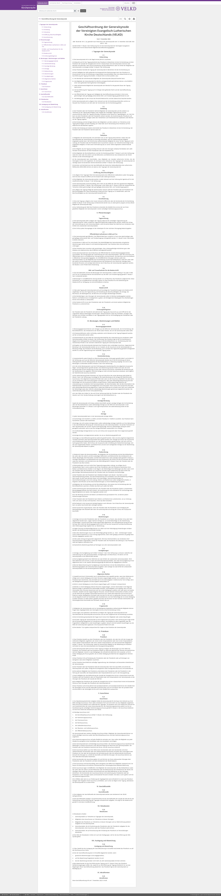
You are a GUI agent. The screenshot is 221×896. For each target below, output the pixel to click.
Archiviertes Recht (55, 3)
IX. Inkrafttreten (44, 109)
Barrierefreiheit (64, 894)
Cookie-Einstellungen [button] (81, 894)
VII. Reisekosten (43, 99)
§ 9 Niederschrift (47, 53)
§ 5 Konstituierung (47, 37)
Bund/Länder (15, 894)
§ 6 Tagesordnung (47, 42)
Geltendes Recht (42, 3)
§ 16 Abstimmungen (47, 74)
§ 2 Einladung (46, 29)
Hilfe (72, 894)
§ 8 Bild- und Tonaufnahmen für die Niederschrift (52, 50)
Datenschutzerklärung (51, 894)
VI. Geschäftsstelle (44, 94)
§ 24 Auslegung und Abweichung (51, 107)
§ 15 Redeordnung (47, 71)
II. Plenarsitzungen (44, 40)
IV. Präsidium (43, 84)
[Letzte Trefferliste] (78, 10)
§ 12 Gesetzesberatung (48, 63)
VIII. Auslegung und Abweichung (48, 104)
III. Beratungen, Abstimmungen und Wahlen (52, 58)
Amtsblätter (77, 3)
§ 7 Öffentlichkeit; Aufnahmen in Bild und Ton (54, 45)
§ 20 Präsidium (46, 86)
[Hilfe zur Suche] (75, 10)
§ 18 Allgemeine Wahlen (49, 79)
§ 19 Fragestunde (47, 81)
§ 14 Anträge (45, 68)
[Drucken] (134, 19)
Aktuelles (127, 3)
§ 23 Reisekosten (46, 102)
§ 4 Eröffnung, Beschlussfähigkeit (51, 34)
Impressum (40, 894)
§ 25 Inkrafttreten (47, 112)
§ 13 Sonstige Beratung (48, 66)
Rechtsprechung (67, 3)
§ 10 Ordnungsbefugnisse (49, 56)
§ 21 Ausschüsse (46, 91)
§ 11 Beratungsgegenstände (50, 61)
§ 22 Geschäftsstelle (47, 96)
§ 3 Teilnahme (46, 32)
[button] (133, 3)
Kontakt (33, 894)
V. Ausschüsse (43, 89)
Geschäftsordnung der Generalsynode (53, 19)
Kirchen (6, 894)
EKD (28, 894)
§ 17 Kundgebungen (48, 76)
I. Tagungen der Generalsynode (48, 24)
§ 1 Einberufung (46, 27)
